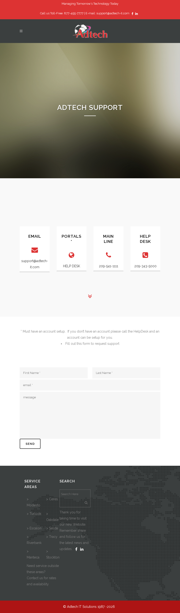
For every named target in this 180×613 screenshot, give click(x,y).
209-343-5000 (145, 266)
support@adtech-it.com (112, 13)
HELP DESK (71, 266)
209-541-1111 (108, 266)
